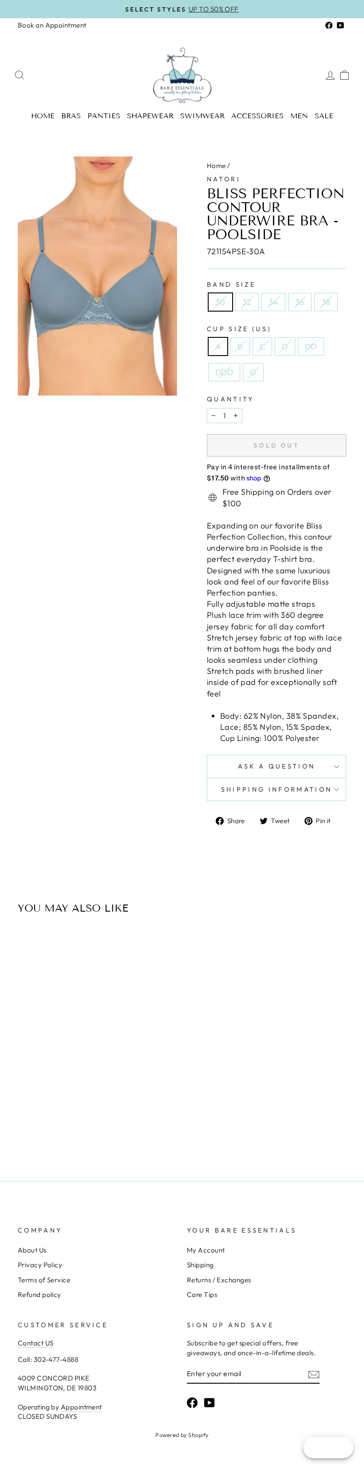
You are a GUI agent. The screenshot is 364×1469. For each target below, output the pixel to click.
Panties (103, 116)
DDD (224, 372)
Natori (224, 179)
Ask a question (276, 766)
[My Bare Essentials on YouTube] (209, 1402)
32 (247, 302)
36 (300, 302)
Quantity (230, 399)
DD (311, 346)
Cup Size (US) (239, 329)
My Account (206, 1250)
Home (43, 116)
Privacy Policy (40, 1265)
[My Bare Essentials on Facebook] (192, 1402)
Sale (324, 116)
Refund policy (39, 1294)
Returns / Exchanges (219, 1280)
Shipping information (276, 789)
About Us (32, 1250)
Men (299, 116)
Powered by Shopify (181, 1434)
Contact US (36, 1343)
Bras (71, 116)
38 (326, 302)
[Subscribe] (314, 1374)
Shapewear (150, 116)
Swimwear (202, 116)
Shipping (200, 1265)
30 (220, 302)
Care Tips (202, 1294)
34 (273, 302)
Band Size (231, 284)
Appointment (81, 1407)
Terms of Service (44, 1280)
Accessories (257, 116)
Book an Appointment (52, 25)
